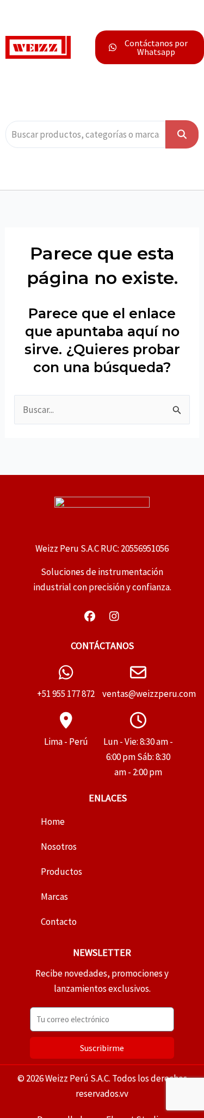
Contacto (59, 922)
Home (53, 821)
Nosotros (59, 847)
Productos (61, 872)
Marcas (54, 897)
